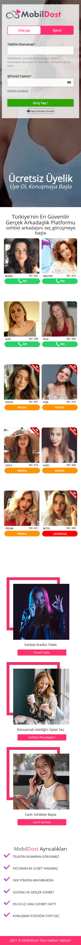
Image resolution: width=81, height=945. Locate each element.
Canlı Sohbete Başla (40, 814)
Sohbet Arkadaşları (41, 737)
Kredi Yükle (42, 652)
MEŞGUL (22, 407)
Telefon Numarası (21, 44)
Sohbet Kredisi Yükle (40, 645)
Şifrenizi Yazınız (19, 76)
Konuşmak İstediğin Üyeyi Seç (40, 729)
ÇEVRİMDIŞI (60, 533)
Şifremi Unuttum (17, 90)
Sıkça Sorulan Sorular (42, 111)
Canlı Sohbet (42, 822)
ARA (24, 281)
